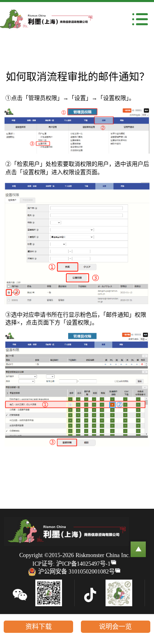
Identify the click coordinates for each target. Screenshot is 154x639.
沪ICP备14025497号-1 (83, 563)
